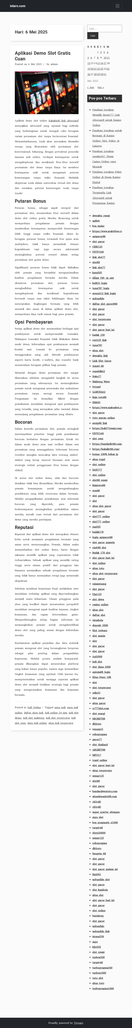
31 (105, 74)
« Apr (90, 87)
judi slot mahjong (33, 718)
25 (108, 69)
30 (101, 74)
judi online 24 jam (56, 712)
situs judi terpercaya (60, 723)
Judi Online (34, 707)
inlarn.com (17, 6)
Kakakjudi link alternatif (64, 120)
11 (108, 57)
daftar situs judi (33, 712)
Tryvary (78, 1023)
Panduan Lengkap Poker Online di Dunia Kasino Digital (107, 177)
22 (98, 69)
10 (105, 57)
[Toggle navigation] (117, 6)
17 (105, 63)
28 (95, 74)
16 (101, 63)
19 (88, 69)
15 (98, 63)
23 (101, 69)
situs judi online (37, 723)
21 (95, 69)
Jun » (101, 87)
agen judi (59, 707)
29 (98, 74)
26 (88, 74)
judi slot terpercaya (58, 718)
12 (88, 63)
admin (54, 64)
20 (92, 69)
